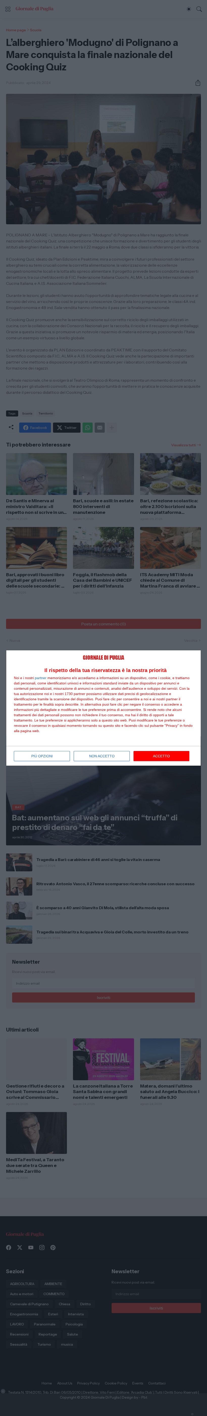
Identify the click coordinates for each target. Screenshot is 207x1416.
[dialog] (103, 708)
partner (40, 678)
